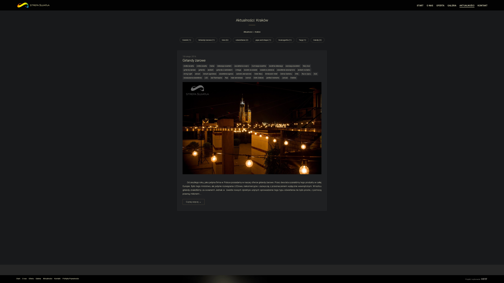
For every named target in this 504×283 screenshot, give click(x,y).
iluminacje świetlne (259, 66)
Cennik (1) (186, 40)
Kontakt (57, 278)
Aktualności (248, 32)
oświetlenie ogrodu (226, 74)
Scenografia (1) (285, 40)
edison (197, 74)
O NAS (430, 5)
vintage (238, 70)
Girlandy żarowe (194, 60)
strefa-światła (189, 66)
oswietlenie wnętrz (242, 66)
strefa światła (202, 66)
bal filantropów (216, 78)
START (420, 5)
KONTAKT (483, 5)
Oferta (31, 278)
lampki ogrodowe (209, 74)
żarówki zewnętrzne (243, 74)
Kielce (212, 66)
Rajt (226, 78)
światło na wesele (250, 70)
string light (188, 74)
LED (206, 78)
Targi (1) (302, 40)
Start (18, 278)
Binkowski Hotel (271, 74)
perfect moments (272, 78)
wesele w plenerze (267, 70)
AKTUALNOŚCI (467, 5)
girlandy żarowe (190, 70)
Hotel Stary (258, 74)
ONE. (297, 74)
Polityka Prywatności (71, 278)
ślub (315, 74)
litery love (306, 66)
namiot (248, 78)
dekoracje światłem (224, 66)
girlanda (202, 70)
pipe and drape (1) (263, 40)
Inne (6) (225, 40)
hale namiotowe (237, 78)
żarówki (210, 70)
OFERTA (440, 5)
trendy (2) (317, 40)
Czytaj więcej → (193, 202)
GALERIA (452, 5)
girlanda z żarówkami (224, 70)
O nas (24, 278)
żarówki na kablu (304, 70)
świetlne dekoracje (276, 66)
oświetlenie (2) (242, 40)
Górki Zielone (258, 78)
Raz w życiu (306, 74)
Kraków (258, 32)
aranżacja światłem (293, 66)
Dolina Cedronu (286, 74)
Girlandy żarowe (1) (206, 40)
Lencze (285, 78)
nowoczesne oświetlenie (193, 78)
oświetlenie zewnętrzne (286, 70)
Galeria (38, 278)
